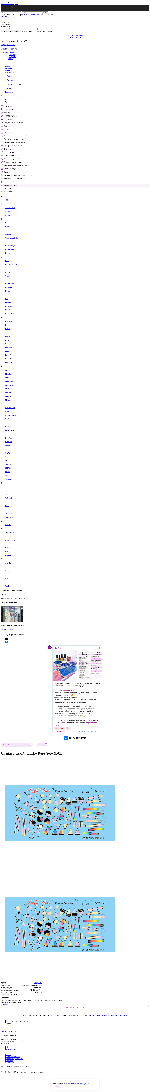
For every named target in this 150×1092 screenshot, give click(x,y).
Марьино (12, 57)
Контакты (9, 92)
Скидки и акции (11, 72)
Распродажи (11, 80)
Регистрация (5, 17)
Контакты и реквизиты (14, 1059)
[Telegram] (7, 1043)
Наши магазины (8, 52)
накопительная (54, 1015)
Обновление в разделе (9, 4)
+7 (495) (8, 45)
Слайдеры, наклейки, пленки (20, 744)
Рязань (10, 59)
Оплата (8, 1055)
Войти (7, 1047)
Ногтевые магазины (12, 1057)
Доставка (8, 70)
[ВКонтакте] (2, 1043)
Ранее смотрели (8, 1031)
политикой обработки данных (79, 1084)
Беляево (12, 55)
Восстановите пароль (32, 15)
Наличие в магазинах (76, 1007)
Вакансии (9, 1061)
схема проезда (6, 629)
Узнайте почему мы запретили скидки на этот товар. (108, 1015)
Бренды (8, 66)
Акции (9, 76)
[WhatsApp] (9, 1043)
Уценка (9, 88)
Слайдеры (42, 744)
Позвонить (4, 48)
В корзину (5, 1004)
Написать (14, 48)
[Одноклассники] (4, 1043)
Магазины (9, 68)
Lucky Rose (38, 983)
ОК (58, 1086)
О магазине (9, 1063)
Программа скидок (14, 84)
